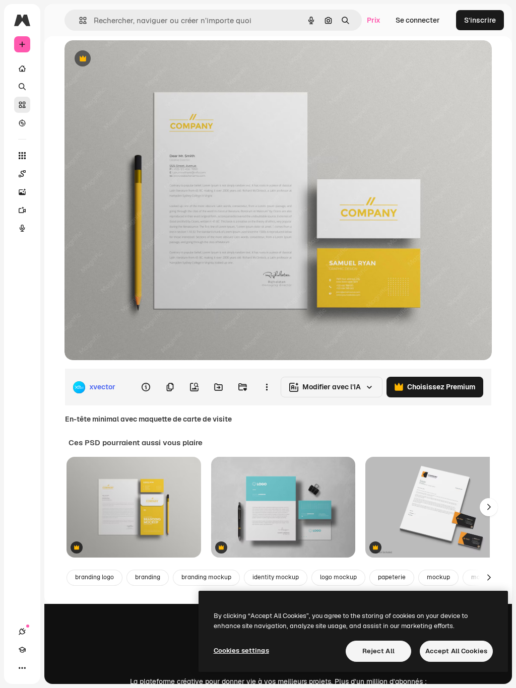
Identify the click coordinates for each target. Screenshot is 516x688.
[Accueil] (22, 68)
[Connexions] (22, 632)
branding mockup (206, 577)
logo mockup (338, 577)
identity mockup (275, 577)
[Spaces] (22, 174)
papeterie (392, 577)
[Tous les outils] (22, 156)
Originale (131, 59)
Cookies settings (241, 650)
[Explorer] (22, 123)
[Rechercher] (22, 87)
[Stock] (22, 105)
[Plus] (22, 668)
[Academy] (22, 650)
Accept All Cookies (456, 651)
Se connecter (418, 20)
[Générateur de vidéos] (22, 210)
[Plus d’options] (266, 387)
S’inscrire (480, 20)
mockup (438, 577)
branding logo (94, 577)
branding (147, 577)
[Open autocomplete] (79, 20)
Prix (373, 20)
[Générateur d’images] (22, 192)
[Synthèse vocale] (22, 228)
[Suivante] (489, 507)
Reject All (378, 651)
